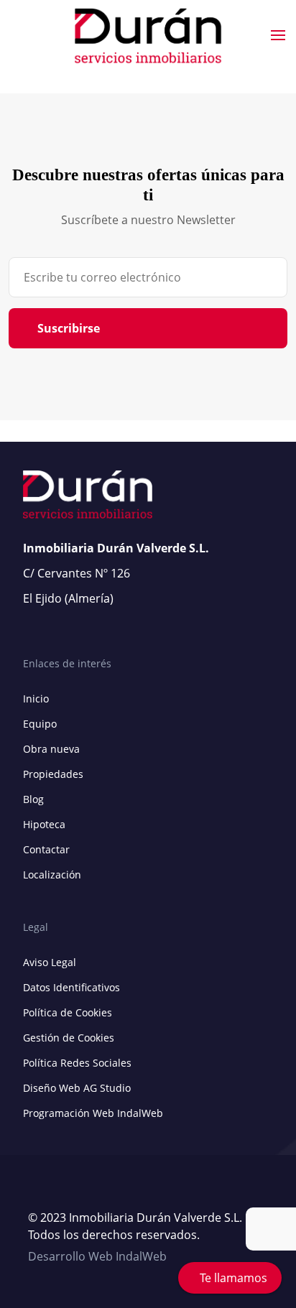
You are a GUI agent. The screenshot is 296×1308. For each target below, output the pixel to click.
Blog (33, 799)
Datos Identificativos (71, 987)
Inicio (36, 698)
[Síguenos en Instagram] (64, 1192)
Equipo (40, 723)
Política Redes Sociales (77, 1063)
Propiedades (53, 774)
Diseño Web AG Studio (77, 1088)
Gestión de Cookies (68, 1037)
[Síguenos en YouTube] (35, 1192)
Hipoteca (44, 824)
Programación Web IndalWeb (93, 1113)
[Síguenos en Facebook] (49, 1192)
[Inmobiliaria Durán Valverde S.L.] (148, 36)
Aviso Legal (49, 962)
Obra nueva (51, 749)
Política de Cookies (67, 1012)
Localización (52, 874)
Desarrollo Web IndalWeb (97, 1256)
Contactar (46, 849)
